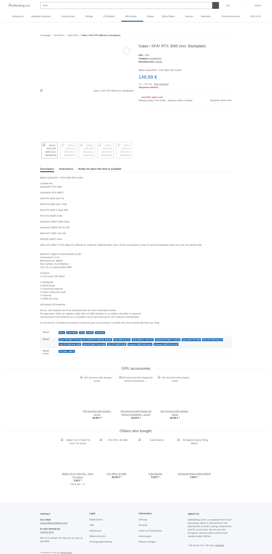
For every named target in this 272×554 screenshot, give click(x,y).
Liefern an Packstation (150, 530)
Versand (143, 525)
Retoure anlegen (147, 541)
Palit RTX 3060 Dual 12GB (69, 344)
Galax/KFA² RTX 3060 (191, 340)
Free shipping (161, 84)
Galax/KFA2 (155, 58)
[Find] (215, 5)
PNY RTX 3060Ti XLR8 (116, 344)
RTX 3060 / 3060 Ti (66, 351)
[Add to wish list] (126, 51)
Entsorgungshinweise (100, 541)
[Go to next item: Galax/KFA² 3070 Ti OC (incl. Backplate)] (228, 35)
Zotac (61, 333)
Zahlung (143, 519)
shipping (219, 545)
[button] (238, 5)
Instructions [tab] (66, 169)
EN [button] (228, 5)
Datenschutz (96, 519)
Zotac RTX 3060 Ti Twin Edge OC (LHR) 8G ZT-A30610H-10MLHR (85, 340)
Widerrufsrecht (97, 536)
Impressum (95, 530)
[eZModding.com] (19, 5)
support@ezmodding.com (53, 522)
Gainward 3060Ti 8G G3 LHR (166, 344)
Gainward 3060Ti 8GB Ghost (140, 344)
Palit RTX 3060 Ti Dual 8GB (94, 344)
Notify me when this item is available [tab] (99, 169)
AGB (91, 525)
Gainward (100, 333)
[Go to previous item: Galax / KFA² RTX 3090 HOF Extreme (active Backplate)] (221, 35)
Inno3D (90, 333)
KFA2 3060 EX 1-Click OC (143, 340)
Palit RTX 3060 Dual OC (212, 340)
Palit (82, 333)
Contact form (47, 532)
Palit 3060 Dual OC (122, 340)
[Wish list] (244, 5)
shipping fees (66, 552)
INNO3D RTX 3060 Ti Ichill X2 (168, 340)
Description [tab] (47, 169)
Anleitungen (145, 536)
